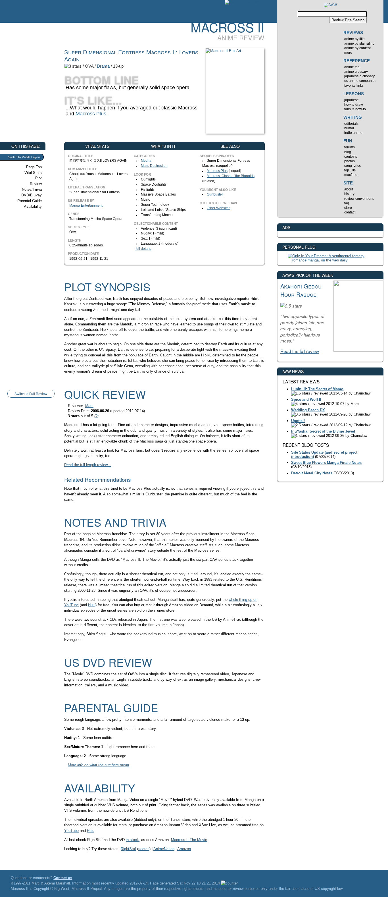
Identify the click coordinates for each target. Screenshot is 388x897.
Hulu (91, 605)
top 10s (350, 170)
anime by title (354, 39)
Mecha (146, 160)
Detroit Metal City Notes (311, 473)
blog (347, 152)
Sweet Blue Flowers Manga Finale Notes (326, 462)
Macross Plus (91, 114)
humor (349, 128)
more (348, 52)
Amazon (184, 849)
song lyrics (352, 165)
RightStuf (128, 849)
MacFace (350, 175)
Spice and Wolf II (306, 399)
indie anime (353, 132)
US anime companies (360, 80)
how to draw (353, 104)
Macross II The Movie (189, 840)
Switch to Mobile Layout (24, 157)
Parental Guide (29, 201)
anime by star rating (359, 43)
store (348, 207)
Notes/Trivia (32, 189)
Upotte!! (298, 421)
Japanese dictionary (359, 76)
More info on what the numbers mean (98, 765)
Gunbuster (215, 194)
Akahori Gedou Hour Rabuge (301, 290)
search (143, 849)
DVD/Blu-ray (31, 195)
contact (349, 212)
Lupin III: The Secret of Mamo (317, 389)
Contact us (62, 878)
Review (36, 184)
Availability (33, 206)
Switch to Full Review (30, 393)
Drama (103, 66)
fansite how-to (355, 109)
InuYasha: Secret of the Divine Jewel (323, 431)
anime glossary (356, 71)
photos (349, 161)
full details (143, 248)
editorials (351, 123)
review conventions (359, 198)
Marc (89, 406)
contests (350, 156)
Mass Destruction (154, 165)
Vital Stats (33, 173)
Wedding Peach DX (308, 410)
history (349, 194)
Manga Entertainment (86, 205)
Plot (38, 178)
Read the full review (299, 351)
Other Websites (218, 208)
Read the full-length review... (87, 465)
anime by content (357, 48)
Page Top (34, 167)
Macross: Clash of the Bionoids (231, 176)
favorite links (354, 85)
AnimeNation (163, 849)
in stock (132, 840)
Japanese (351, 100)
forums (349, 147)
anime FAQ (352, 67)
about (348, 189)
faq (346, 203)
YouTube (71, 831)
